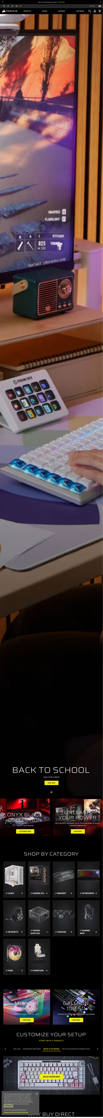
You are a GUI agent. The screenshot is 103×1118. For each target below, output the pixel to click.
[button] (9, 11)
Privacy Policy (8, 1106)
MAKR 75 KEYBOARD (51, 1049)
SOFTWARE (80, 11)
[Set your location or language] (99, 6)
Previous (3, 2)
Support (92, 6)
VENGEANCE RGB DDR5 (32, 1049)
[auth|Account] (94, 11)
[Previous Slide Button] (5, 1049)
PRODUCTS (27, 11)
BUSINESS (61, 11)
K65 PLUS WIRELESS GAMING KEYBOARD (78, 1049)
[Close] (37, 1094)
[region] (20, 1103)
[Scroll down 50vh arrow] (51, 792)
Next (100, 2)
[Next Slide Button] (98, 1049)
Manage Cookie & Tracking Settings (16, 1112)
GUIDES (44, 11)
